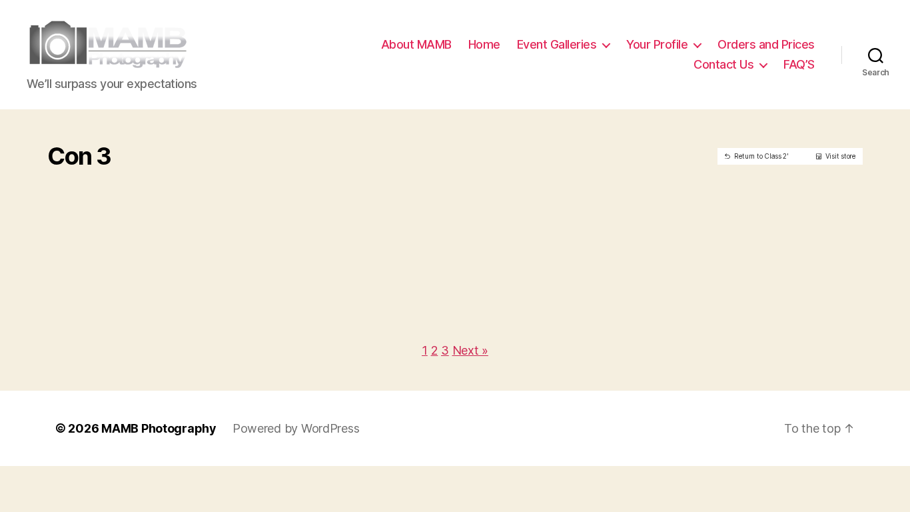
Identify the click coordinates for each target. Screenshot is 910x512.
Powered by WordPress (296, 428)
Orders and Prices (766, 44)
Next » (470, 350)
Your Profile (656, 44)
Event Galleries (557, 44)
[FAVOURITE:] (137, 176)
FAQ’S (799, 64)
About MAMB (416, 44)
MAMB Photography (159, 428)
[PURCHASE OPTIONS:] (157, 176)
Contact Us (723, 64)
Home (484, 44)
